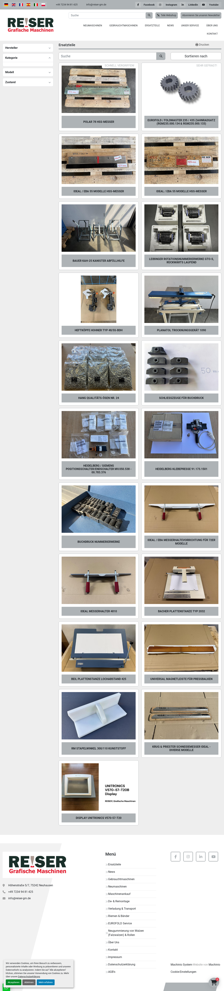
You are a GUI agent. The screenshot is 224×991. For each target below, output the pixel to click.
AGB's (111, 971)
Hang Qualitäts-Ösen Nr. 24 (98, 398)
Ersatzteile (152, 25)
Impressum (115, 957)
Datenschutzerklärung (29, 976)
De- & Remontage (119, 901)
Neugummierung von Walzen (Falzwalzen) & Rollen (126, 933)
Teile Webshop (168, 15)
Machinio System (181, 964)
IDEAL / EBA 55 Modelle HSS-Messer (99, 191)
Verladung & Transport (122, 908)
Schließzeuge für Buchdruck (181, 398)
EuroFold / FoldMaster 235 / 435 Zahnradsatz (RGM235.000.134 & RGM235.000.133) (181, 122)
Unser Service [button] (190, 25)
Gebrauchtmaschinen (123, 25)
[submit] (149, 15)
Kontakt (212, 33)
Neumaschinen (92, 25)
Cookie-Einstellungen (183, 971)
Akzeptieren (13, 982)
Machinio (214, 964)
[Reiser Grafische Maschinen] (37, 865)
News (170, 25)
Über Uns (212, 25)
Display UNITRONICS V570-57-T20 (98, 818)
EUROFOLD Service (120, 923)
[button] (93, 25)
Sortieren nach (196, 56)
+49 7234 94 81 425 (67, 4)
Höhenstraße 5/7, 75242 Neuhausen (30, 885)
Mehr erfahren (46, 982)
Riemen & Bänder (118, 916)
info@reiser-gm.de (96, 4)
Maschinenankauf (119, 894)
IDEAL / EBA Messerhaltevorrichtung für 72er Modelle (181, 541)
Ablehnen (29, 982)
